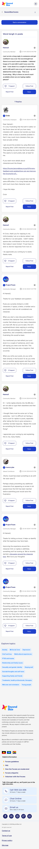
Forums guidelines (12, 762)
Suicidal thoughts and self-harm (13, 671)
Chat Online (15, 798)
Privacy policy (7, 840)
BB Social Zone (15, 650)
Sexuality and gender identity (12, 667)
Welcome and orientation (10, 684)
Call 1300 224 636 (18, 790)
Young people (26, 684)
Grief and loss (7, 654)
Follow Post (29, 86)
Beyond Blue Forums (7, 3)
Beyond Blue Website (10, 707)
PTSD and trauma (8, 658)
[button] (6, 86)
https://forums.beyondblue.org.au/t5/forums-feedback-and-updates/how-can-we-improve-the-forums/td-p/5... (19, 171)
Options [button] (36, 12)
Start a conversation (19, 22)
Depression (26, 650)
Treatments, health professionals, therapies (17, 680)
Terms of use (7, 836)
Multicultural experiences (23, 654)
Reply (29, 92)
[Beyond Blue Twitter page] (23, 817)
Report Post (9, 92)
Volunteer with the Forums (15, 777)
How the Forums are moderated (17, 769)
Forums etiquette (11, 773)
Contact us (6, 831)
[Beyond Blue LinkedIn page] (30, 817)
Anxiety (4, 650)
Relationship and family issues (12, 663)
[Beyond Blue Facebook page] (5, 817)
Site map (5, 845)
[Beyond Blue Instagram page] (17, 817)
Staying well (29, 667)
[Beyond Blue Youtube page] (11, 817)
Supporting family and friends (12, 676)
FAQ (6, 765)
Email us (14, 807)
